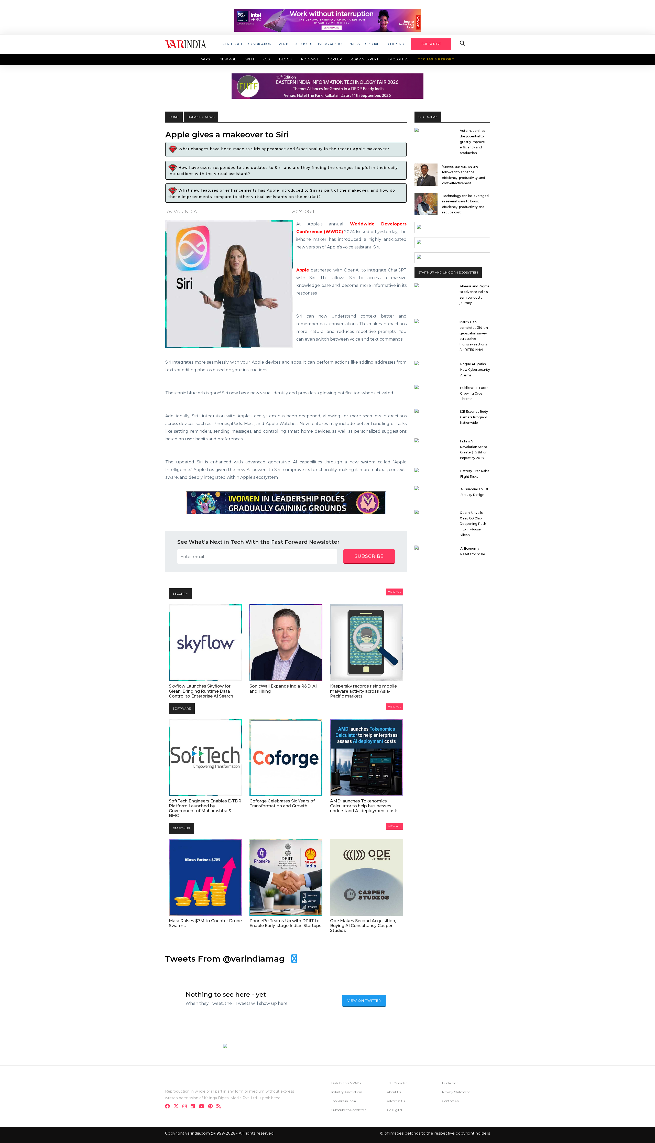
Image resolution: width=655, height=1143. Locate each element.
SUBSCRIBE (431, 44)
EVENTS (283, 44)
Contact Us (450, 1101)
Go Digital (394, 1110)
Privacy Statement (456, 1092)
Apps (205, 59)
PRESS (354, 44)
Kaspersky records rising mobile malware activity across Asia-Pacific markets (363, 691)
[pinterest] (212, 1107)
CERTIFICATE (233, 44)
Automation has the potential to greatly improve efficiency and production (472, 142)
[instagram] (186, 1107)
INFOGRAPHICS (331, 44)
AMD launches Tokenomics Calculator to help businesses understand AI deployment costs (364, 806)
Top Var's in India (343, 1101)
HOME (174, 117)
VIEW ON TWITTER (364, 1000)
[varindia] (220, 1107)
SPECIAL (372, 44)
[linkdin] (194, 1107)
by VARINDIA (182, 211)
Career (335, 59)
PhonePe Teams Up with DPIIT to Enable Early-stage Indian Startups (285, 923)
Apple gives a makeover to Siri (227, 134)
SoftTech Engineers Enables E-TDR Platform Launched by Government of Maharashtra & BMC (205, 808)
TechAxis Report (436, 59)
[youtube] (203, 1107)
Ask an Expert (365, 59)
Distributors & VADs (346, 1083)
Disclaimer (450, 1083)
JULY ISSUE (304, 44)
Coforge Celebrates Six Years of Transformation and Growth (282, 803)
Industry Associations (346, 1092)
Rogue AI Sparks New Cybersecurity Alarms (475, 369)
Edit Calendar (397, 1083)
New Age (228, 59)
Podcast (310, 59)
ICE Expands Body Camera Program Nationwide (474, 417)
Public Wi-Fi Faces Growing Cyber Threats (474, 393)
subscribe (369, 556)
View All (394, 591)
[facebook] (169, 1107)
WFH (249, 59)
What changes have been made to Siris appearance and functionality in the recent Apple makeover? (283, 149)
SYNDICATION (259, 44)
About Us (394, 1092)
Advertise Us (396, 1101)
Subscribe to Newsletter (348, 1110)
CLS (266, 59)
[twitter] (178, 1107)
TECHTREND (394, 44)
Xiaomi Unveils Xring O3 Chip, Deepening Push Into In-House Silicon (473, 524)
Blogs (285, 59)
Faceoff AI (398, 59)
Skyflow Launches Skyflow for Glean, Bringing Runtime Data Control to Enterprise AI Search (201, 691)
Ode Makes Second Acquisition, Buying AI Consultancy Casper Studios (363, 925)
